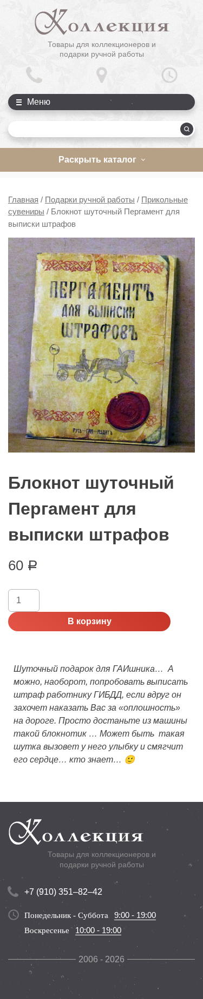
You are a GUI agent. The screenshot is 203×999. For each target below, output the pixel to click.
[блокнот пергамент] (101, 345)
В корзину (90, 621)
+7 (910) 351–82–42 (63, 891)
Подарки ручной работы (90, 199)
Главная (23, 199)
